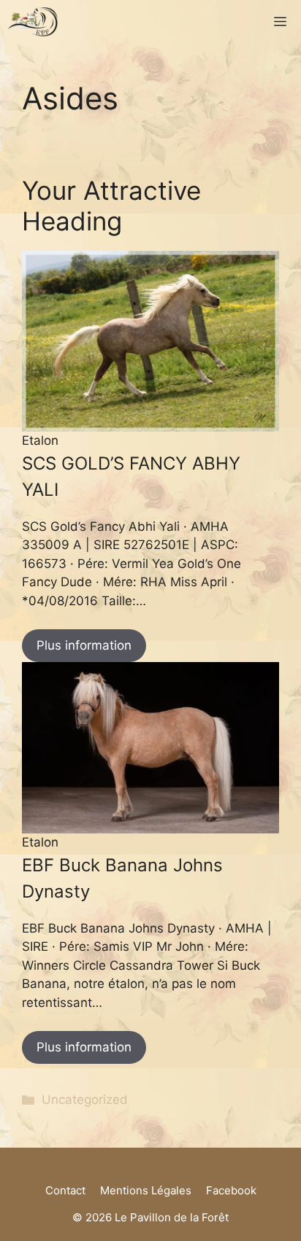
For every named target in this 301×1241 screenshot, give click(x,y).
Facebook (231, 1190)
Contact (65, 1190)
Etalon (40, 440)
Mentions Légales (145, 1190)
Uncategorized (85, 1099)
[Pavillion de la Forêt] (32, 22)
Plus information (84, 645)
